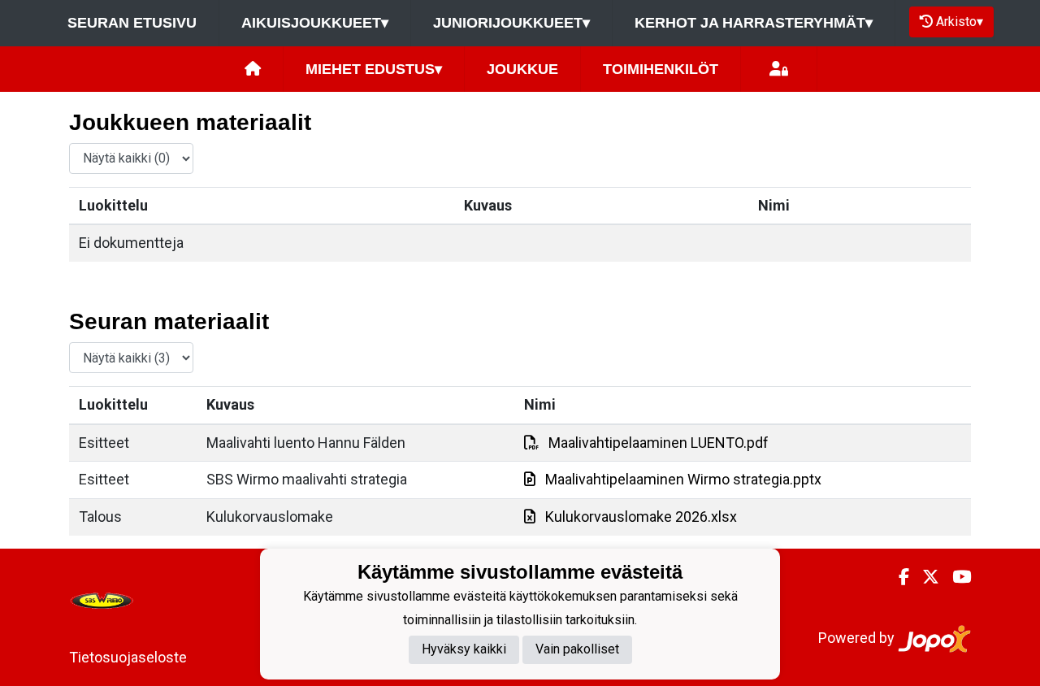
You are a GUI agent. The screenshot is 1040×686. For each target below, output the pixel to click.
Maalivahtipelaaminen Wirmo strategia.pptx (683, 479)
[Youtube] (955, 577)
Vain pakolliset (577, 649)
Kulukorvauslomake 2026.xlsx (641, 516)
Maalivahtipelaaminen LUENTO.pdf (658, 442)
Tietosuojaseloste (128, 657)
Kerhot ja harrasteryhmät (754, 23)
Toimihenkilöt (660, 69)
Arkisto (959, 21)
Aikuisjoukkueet (314, 23)
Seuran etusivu (132, 23)
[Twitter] (924, 577)
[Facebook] (897, 577)
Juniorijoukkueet (511, 23)
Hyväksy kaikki (464, 649)
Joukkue (522, 69)
